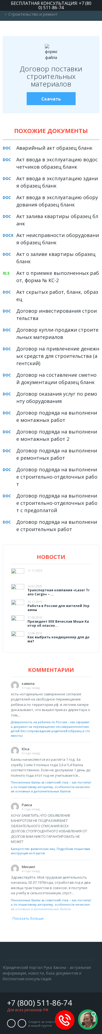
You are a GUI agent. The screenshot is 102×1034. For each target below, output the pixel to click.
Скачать (51, 99)
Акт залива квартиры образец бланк (57, 220)
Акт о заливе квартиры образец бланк (55, 258)
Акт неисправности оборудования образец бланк (57, 239)
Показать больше (27, 918)
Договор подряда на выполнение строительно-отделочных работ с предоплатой (56, 502)
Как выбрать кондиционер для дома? (58, 639)
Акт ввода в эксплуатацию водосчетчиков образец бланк (57, 163)
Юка (25, 748)
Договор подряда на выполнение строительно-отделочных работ (56, 476)
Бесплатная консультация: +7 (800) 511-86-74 (51, 5)
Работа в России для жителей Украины (58, 607)
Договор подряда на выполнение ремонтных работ (56, 454)
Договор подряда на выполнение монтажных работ (56, 416)
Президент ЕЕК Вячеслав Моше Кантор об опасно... (58, 623)
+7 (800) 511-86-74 (39, 1003)
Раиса (27, 804)
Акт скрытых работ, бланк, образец (57, 295)
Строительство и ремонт (33, 14)
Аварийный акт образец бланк (54, 148)
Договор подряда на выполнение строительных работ (56, 525)
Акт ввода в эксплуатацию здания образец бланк (57, 182)
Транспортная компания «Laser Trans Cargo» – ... (58, 592)
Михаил (28, 866)
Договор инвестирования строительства (56, 314)
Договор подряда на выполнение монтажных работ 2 (56, 435)
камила (28, 683)
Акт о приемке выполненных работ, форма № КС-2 (57, 276)
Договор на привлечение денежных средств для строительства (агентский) (57, 355)
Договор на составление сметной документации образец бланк (56, 378)
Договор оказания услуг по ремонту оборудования (56, 397)
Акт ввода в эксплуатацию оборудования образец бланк (57, 201)
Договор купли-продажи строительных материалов (57, 333)
